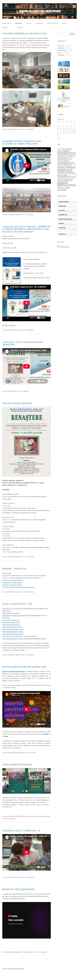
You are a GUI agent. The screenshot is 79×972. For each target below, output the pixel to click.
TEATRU (59, 52)
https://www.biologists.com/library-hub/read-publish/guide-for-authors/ (24, 638)
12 (63, 128)
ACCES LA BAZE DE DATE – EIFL (17, 603)
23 (74, 130)
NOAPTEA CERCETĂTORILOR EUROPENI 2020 (24, 666)
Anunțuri (60, 150)
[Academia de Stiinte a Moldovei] (64, 66)
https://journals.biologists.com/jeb (13, 634)
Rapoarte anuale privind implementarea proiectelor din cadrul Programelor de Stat (66, 177)
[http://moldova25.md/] (64, 107)
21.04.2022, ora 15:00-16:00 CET (12, 582)
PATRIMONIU (61, 55)
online (6, 736)
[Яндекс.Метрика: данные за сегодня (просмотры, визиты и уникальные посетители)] (63, 246)
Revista (64, 23)
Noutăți (29, 23)
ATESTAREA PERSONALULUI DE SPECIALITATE (24, 33)
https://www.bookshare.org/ (11, 615)
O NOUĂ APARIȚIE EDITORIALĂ (17, 764)
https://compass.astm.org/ (10, 613)
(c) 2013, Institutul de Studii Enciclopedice (13, 968)
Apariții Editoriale (52, 23)
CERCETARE (60, 46)
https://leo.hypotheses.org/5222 (12, 627)
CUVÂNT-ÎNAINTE (68, 165)
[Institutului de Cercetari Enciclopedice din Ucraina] (64, 72)
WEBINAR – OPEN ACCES (14, 568)
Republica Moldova (64, 180)
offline (46, 734)
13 (66, 128)
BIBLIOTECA (18, 23)
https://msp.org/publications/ (11, 622)
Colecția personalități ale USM (65, 163)
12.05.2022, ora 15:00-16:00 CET (12, 585)
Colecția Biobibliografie (63, 161)
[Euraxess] (64, 102)
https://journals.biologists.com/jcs (12, 632)
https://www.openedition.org (11, 625)
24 (58, 133)
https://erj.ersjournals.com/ (10, 620)
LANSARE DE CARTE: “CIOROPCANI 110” (21, 830)
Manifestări (39, 23)
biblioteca (30, 952)
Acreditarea (69, 148)
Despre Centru (6, 23)
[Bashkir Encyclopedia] (64, 89)
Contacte (20, 27)
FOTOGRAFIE (61, 48)
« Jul (58, 137)
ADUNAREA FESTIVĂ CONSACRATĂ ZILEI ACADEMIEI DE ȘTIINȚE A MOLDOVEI (21, 142)
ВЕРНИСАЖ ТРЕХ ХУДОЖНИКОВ (18, 889)
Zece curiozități (63, 188)
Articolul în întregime (9, 325)
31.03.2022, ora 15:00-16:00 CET (12, 580)
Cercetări (5, 27)
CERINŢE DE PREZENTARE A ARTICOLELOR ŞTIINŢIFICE (65, 159)
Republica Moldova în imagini (66, 185)
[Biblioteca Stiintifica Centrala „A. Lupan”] (64, 83)
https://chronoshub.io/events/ (25, 587)
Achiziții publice (61, 148)
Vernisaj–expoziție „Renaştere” (17, 403)
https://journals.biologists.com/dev (13, 629)
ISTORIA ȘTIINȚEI (62, 50)
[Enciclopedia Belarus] (64, 78)
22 (72, 130)
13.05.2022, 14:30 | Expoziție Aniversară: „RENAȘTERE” (22, 343)
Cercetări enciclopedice (39, 816)
